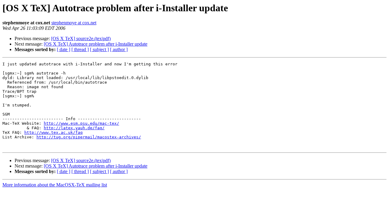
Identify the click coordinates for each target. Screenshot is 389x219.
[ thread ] (80, 49)
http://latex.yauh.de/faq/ (74, 128)
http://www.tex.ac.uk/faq (53, 132)
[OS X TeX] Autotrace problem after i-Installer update (95, 44)
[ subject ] (99, 49)
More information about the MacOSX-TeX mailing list (54, 184)
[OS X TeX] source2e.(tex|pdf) (81, 38)
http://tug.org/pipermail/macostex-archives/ (88, 137)
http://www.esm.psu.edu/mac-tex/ (81, 123)
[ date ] (63, 49)
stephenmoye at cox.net (73, 22)
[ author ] (119, 49)
